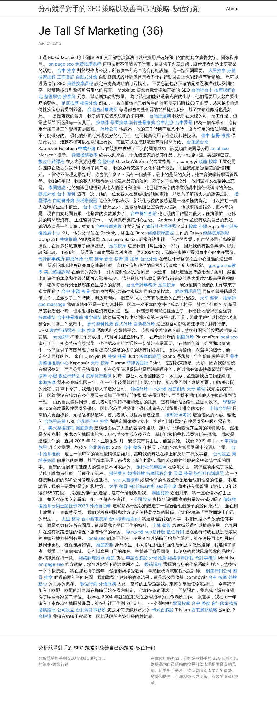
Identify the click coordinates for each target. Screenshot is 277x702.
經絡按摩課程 (216, 233)
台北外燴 (106, 161)
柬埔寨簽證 (86, 200)
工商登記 (65, 77)
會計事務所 (206, 557)
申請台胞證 (220, 408)
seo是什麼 (166, 486)
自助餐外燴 (63, 200)
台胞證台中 (202, 90)
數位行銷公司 (71, 375)
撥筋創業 (176, 388)
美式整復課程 (57, 272)
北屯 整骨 (93, 259)
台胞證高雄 (55, 421)
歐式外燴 (135, 531)
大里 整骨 (70, 518)
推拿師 (69, 96)
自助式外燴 (86, 77)
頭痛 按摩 (208, 161)
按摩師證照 (150, 356)
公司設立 (221, 453)
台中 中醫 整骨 (75, 291)
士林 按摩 (86, 330)
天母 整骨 (196, 388)
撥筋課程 (153, 564)
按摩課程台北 (159, 473)
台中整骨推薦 (70, 317)
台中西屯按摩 (94, 518)
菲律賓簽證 (137, 362)
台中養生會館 (144, 213)
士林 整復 (161, 525)
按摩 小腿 (198, 226)
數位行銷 (175, 531)
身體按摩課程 (80, 83)
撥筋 (110, 557)
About (232, 8)
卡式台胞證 (163, 609)
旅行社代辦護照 (161, 226)
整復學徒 (52, 96)
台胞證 (44, 616)
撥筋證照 (104, 544)
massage (56, 304)
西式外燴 (123, 323)
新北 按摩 (113, 259)
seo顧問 (61, 336)
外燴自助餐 (100, 505)
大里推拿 (217, 70)
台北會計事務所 (102, 109)
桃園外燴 (88, 103)
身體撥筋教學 (85, 155)
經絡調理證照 (188, 291)
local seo (219, 148)
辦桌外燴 (47, 194)
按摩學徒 (47, 317)
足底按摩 (70, 103)
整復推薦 (68, 239)
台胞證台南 (198, 142)
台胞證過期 (160, 116)
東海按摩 (47, 382)
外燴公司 (109, 129)
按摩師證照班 (99, 375)
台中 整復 (132, 447)
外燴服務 (107, 583)
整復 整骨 (117, 356)
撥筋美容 (117, 473)
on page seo (61, 64)
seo (42, 304)
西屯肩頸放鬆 (204, 609)
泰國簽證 (57, 187)
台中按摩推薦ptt (125, 518)
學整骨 (229, 401)
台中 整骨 (66, 194)
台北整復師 (99, 447)
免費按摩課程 (88, 64)
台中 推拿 (66, 70)
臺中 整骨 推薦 (215, 135)
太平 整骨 (209, 298)
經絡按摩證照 (161, 233)
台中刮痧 (165, 122)
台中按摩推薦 (109, 226)
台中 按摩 (92, 207)
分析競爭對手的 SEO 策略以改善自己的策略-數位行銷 (119, 8)
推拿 (104, 421)
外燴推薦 (157, 557)
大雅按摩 (130, 479)
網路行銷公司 (219, 570)
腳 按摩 (131, 259)
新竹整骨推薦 (142, 122)
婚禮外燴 (139, 388)
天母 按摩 (100, 362)
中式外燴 (86, 148)
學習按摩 (119, 122)
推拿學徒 (93, 317)
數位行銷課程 (51, 161)
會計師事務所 (51, 259)
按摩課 (102, 122)
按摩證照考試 (178, 414)
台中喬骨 (183, 122)
